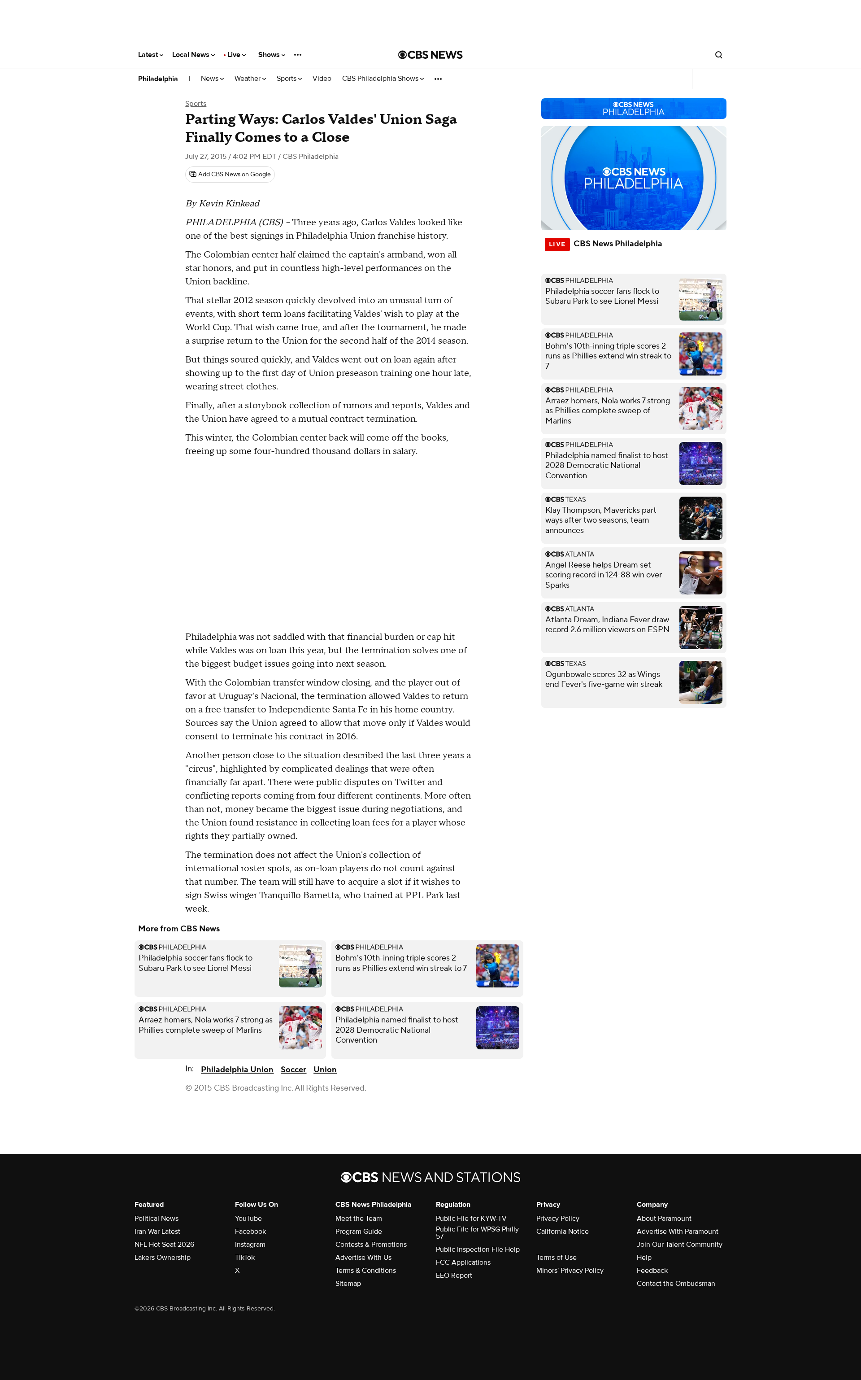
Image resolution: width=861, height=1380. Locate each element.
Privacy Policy (557, 1218)
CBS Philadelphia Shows (381, 78)
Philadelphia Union (237, 1070)
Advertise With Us (363, 1257)
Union (325, 1070)
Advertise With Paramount (677, 1231)
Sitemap (348, 1283)
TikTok (245, 1257)
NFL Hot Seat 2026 (164, 1244)
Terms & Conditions (365, 1270)
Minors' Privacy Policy (570, 1270)
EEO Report (454, 1275)
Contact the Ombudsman (676, 1283)
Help (644, 1257)
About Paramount (664, 1218)
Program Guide (358, 1231)
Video (322, 78)
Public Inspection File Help (478, 1249)
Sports (287, 78)
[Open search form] (719, 55)
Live (234, 54)
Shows (270, 54)
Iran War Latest (157, 1231)
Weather (248, 78)
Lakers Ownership (163, 1257)
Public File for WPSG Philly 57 (477, 1233)
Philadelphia (158, 78)
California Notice (562, 1231)
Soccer (293, 1070)
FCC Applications (463, 1262)
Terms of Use (556, 1257)
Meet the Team (358, 1218)
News (210, 78)
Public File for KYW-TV (471, 1218)
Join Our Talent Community (679, 1244)
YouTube (248, 1218)
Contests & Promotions (371, 1244)
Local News (191, 54)
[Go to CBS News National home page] (430, 54)
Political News (156, 1218)
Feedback (652, 1270)
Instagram (250, 1244)
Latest (149, 54)
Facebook (250, 1231)
